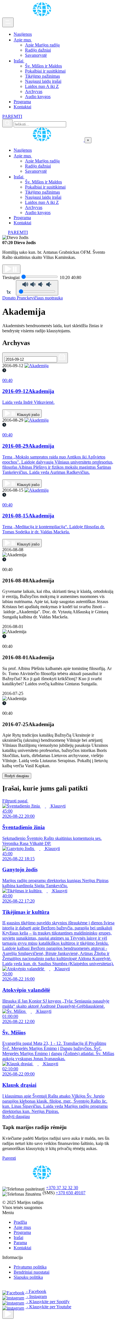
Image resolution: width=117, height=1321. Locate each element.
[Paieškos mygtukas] (7, 123)
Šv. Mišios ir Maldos (43, 66)
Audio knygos (38, 96)
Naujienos (23, 34)
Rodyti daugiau (17, 776)
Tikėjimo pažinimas (42, 76)
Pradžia (20, 1222)
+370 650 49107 (70, 1192)
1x (8, 292)
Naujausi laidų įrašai (43, 81)
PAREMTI (12, 116)
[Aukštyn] (8, 1314)
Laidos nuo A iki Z (42, 86)
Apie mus (23, 39)
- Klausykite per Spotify (48, 1301)
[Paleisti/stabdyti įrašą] (11, 269)
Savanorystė (36, 55)
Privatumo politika (30, 1267)
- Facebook (35, 1291)
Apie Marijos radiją (42, 45)
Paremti (9, 1158)
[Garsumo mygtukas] (37, 287)
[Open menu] (8, 22)
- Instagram (36, 1296)
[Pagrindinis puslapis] (42, 14)
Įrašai (19, 60)
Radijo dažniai (38, 50)
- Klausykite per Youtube (48, 1306)
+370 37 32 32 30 (62, 1187)
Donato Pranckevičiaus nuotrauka (32, 297)
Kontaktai (22, 106)
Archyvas (33, 91)
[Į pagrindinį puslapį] (43, 140)
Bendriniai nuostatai (31, 1272)
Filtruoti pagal (15, 800)
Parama (20, 1242)
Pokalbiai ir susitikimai (45, 71)
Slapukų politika (28, 1277)
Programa (22, 101)
